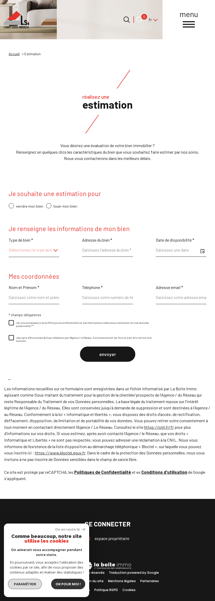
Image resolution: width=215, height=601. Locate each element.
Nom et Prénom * (24, 287)
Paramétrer (25, 584)
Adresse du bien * (97, 239)
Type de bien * (21, 239)
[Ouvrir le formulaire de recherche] (126, 19)
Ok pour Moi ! (68, 584)
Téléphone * (92, 287)
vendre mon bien (29, 206)
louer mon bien (65, 206)
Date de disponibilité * (175, 239)
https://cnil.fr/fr (159, 427)
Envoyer (107, 354)
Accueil (14, 54)
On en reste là (67, 529)
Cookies (129, 590)
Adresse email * (169, 287)
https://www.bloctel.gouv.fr (60, 452)
